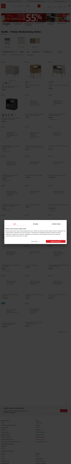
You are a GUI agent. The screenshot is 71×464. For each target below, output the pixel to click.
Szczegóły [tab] (35, 224)
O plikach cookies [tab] (56, 224)
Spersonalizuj (34, 241)
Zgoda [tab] (14, 224)
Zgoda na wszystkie (55, 241)
